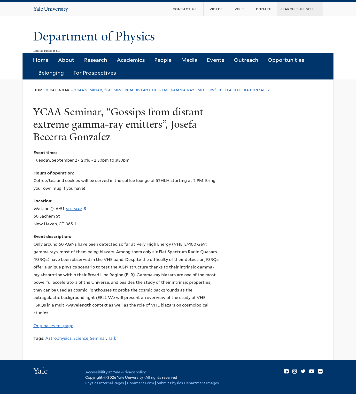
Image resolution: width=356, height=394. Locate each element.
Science (80, 338)
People (162, 60)
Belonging (51, 73)
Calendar (59, 89)
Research (95, 60)
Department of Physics (95, 36)
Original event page (53, 325)
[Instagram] (294, 371)
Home (40, 60)
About (66, 60)
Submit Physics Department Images (188, 383)
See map (74, 208)
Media (189, 60)
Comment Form (140, 383)
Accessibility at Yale (102, 372)
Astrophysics (58, 338)
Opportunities (286, 60)
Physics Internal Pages (104, 383)
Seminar (98, 338)
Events (215, 60)
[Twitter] (303, 371)
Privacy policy (134, 372)
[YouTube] (311, 371)
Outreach (246, 60)
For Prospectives (94, 73)
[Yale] (41, 371)
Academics (131, 60)
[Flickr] (320, 371)
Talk (112, 338)
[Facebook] (286, 371)
